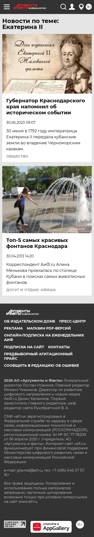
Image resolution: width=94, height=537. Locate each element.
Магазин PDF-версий (49, 328)
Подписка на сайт (24, 347)
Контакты (59, 347)
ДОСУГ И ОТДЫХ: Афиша (31, 290)
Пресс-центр (72, 321)
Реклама (13, 328)
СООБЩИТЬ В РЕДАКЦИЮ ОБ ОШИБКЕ (41, 365)
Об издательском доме (29, 321)
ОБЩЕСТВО (17, 156)
